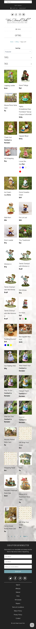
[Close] (32, 286)
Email (5, 303)
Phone (6, 313)
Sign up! (18, 337)
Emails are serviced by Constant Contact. (16, 331)
